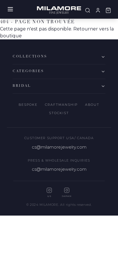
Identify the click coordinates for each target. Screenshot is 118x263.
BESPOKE (28, 105)
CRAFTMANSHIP (61, 105)
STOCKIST (59, 113)
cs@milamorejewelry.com (59, 147)
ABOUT (92, 105)
